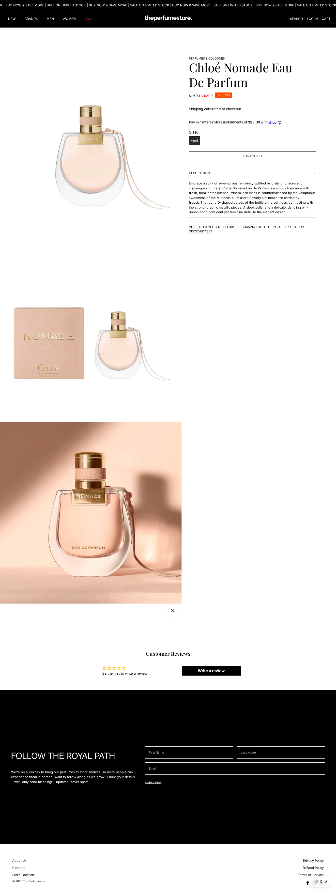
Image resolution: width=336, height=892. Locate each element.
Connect (18, 868)
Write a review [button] (211, 670)
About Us (19, 860)
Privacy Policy (313, 860)
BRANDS (31, 19)
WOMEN (69, 19)
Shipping (196, 109)
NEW (12, 19)
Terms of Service (311, 875)
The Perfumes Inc (34, 881)
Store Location (23, 875)
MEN (50, 19)
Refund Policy (313, 868)
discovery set (200, 231)
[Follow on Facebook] (307, 883)
